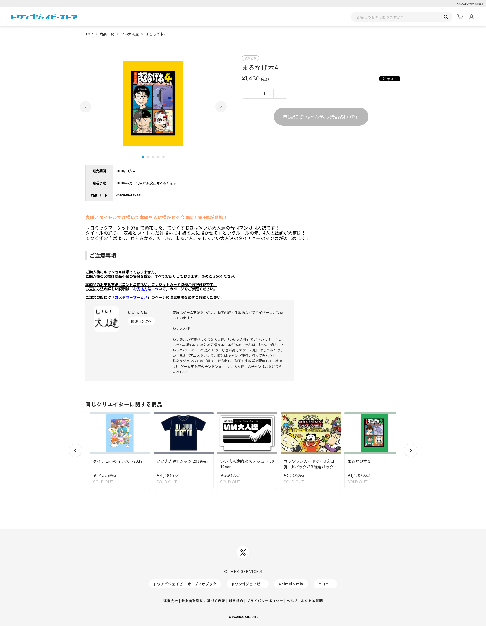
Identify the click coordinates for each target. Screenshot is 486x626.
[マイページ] (471, 16)
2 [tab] (148, 157)
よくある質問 (312, 600)
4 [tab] (158, 157)
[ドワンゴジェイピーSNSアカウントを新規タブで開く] (243, 552)
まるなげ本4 (156, 33)
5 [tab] (163, 157)
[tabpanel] (153, 103)
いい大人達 (130, 33)
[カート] (460, 16)
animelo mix (291, 583)
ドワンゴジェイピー (247, 583)
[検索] (446, 17)
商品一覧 (107, 33)
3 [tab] (153, 157)
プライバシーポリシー (265, 600)
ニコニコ (325, 583)
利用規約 (236, 600)
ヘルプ (292, 600)
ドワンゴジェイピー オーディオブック (185, 583)
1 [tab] (143, 157)
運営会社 (170, 600)
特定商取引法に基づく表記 (203, 600)
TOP (89, 33)
